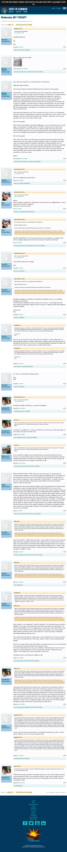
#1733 (64, 463)
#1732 (64, 434)
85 (16, 24)
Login (53, 8)
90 (27, 24)
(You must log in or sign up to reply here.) (56, 792)
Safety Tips (33, 810)
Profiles (33, 806)
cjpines (24, 50)
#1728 (64, 314)
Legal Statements (33, 817)
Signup (59, 8)
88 (22, 24)
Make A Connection (33, 804)
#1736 (64, 582)
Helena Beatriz (23, 21)
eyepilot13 (29, 71)
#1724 (64, 180)
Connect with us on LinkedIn (43, 823)
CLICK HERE (56, 2)
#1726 (64, 242)
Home (33, 801)
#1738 (64, 704)
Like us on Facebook (25, 823)
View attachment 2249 (19, 33)
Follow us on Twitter (31, 823)
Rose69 (4, 39)
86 (18, 24)
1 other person (36, 245)
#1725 (64, 208)
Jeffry (4, 485)
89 (25, 24)
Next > (30, 24)
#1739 (64, 755)
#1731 (64, 408)
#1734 (64, 510)
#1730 (64, 383)
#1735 (64, 551)
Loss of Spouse (11, 21)
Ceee (15, 161)
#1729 (64, 363)
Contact (33, 812)
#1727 (64, 268)
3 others (37, 71)
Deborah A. (16, 50)
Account (33, 814)
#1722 (64, 68)
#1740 (64, 782)
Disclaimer (33, 816)
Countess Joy (17, 71)
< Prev (9, 24)
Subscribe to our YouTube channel (37, 823)
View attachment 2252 (19, 173)
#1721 (64, 47)
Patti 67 (19, 513)
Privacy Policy (33, 819)
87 (20, 24)
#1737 (64, 657)
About (33, 803)
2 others (33, 466)
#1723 (64, 158)
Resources (33, 808)
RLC (3, 203)
